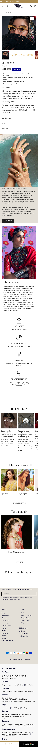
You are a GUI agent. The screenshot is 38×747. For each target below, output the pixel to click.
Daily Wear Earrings (18, 716)
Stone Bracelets (18, 691)
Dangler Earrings (7, 718)
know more (8, 221)
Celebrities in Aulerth (8, 736)
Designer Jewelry (7, 724)
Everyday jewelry (17, 732)
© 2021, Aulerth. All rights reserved (19, 659)
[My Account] (31, 6)
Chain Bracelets (7, 691)
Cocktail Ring (15, 708)
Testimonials (19, 512)
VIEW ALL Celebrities (19, 503)
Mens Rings (5, 708)
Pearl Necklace (19, 698)
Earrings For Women (21, 675)
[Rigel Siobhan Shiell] (16, 532)
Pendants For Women (22, 677)
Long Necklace (22, 700)
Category (4, 628)
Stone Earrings (6, 716)
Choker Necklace (7, 698)
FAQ (22, 613)
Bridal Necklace (18, 701)
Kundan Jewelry (24, 734)
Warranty (5, 128)
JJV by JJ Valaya (6, 625)
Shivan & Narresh (6, 618)
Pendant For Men (18, 685)
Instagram (22, 631)
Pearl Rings (24, 708)
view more (19, 562)
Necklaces (4, 633)
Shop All (3, 630)
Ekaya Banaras (5, 615)
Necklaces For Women (9, 678)
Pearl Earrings (16, 714)
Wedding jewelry (12, 734)
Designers (4, 613)
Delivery (4, 123)
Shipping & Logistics (27, 615)
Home (3, 13)
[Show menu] (3, 5)
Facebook (22, 634)
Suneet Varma (5, 623)
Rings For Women (7, 675)
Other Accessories (7, 641)
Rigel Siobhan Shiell (16, 552)
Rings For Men (6, 685)
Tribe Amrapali (5, 620)
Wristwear (4, 638)
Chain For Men (29, 685)
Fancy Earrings (26, 714)
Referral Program (26, 618)
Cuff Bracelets (29, 691)
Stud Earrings (6, 714)
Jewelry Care (6, 118)
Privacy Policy (25, 623)
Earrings (3, 635)
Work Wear (27, 732)
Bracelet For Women (8, 677)
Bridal (3, 734)
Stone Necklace (7, 701)
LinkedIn (21, 636)
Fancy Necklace (30, 701)
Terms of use (25, 620)
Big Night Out (6, 732)
